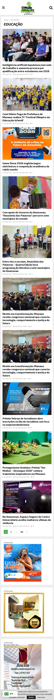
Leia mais (41, 697)
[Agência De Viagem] (22, 581)
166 (21, 532)
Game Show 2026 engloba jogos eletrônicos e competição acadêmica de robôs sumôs (26, 166)
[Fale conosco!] (24, 633)
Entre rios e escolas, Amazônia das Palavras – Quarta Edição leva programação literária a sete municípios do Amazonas (26, 266)
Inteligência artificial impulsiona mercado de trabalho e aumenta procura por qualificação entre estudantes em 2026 (27, 68)
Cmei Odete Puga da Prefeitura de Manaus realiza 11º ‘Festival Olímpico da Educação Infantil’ (26, 117)
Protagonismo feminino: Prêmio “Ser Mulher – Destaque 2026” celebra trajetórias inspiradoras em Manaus (24, 470)
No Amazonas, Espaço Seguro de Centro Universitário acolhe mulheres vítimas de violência (27, 519)
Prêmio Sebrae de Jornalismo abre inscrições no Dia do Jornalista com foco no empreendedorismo (26, 421)
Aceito (31, 697)
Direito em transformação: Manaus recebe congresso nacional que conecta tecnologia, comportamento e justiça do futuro (26, 318)
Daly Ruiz (8, 74)
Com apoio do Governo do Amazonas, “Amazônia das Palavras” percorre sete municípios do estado (26, 215)
